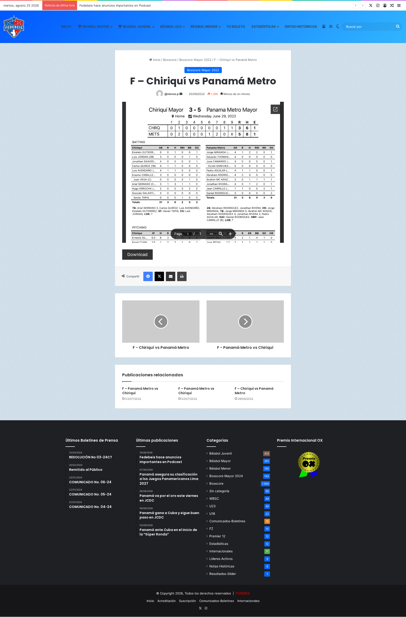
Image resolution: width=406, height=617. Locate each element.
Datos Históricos (301, 26)
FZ (211, 529)
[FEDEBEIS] (14, 26)
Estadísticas (264, 26)
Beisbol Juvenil (136, 26)
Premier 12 (217, 536)
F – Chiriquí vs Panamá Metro (254, 390)
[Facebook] (148, 276)
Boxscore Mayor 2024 (226, 476)
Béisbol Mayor (220, 461)
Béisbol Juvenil (220, 453)
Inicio (66, 26)
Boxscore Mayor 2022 (195, 60)
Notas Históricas (221, 566)
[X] (159, 276)
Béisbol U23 (170, 26)
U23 (212, 506)
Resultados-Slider (222, 574)
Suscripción (187, 601)
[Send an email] (181, 94)
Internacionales (221, 551)
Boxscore (170, 60)
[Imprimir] (182, 276)
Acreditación (166, 601)
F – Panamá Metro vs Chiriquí (140, 390)
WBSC (214, 498)
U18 (212, 513)
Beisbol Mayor (95, 26)
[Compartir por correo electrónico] (170, 276)
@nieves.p (171, 94)
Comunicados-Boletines (227, 521)
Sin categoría (219, 491)
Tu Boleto (235, 26)
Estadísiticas (218, 544)
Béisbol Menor (204, 26)
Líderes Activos (221, 559)
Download (137, 254)
